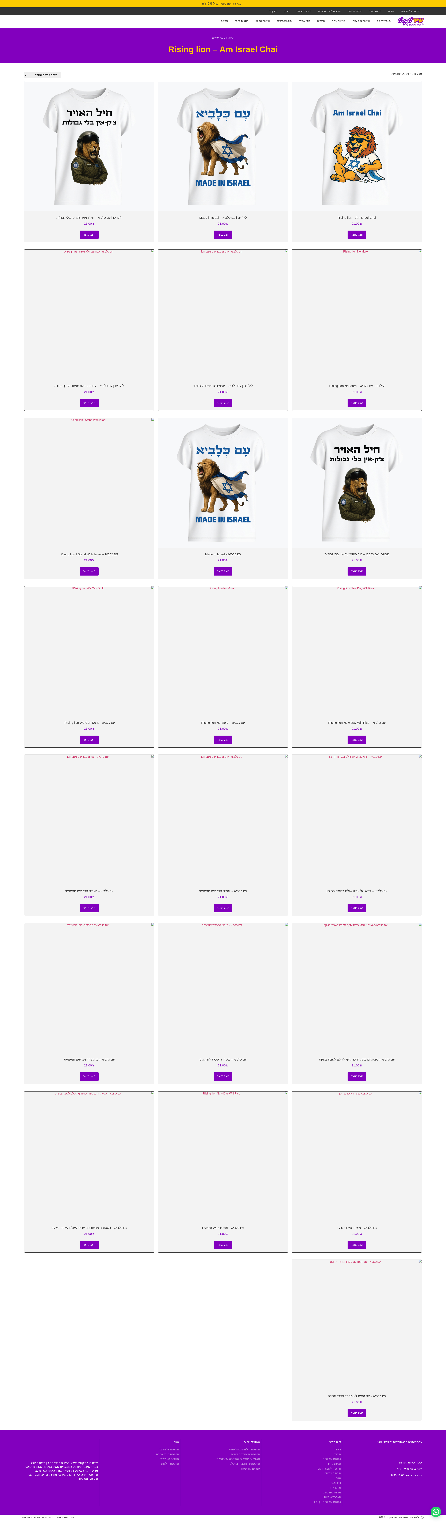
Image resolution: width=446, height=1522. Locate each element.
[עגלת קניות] (27, 19)
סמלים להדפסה (250, 1468)
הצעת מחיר (375, 11)
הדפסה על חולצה (169, 1449)
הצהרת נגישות (332, 1497)
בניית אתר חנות (66, 1517)
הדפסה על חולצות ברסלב (245, 1463)
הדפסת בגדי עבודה (167, 1454)
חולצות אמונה (262, 21)
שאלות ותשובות (332, 1459)
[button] (436, 1512)
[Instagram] (41, 10)
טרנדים (321, 21)
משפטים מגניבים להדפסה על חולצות (238, 1459)
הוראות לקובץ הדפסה (329, 11)
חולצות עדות (338, 21)
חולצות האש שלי (169, 1459)
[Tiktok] (49, 10)
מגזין (287, 11)
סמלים (224, 21)
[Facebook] (33, 10)
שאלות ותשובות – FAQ (327, 1502)
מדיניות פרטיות (332, 1492)
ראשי (338, 1449)
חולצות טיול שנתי (361, 21)
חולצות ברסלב (284, 21)
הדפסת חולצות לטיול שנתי (244, 1449)
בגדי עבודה (304, 21)
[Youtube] (25, 10)
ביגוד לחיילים (384, 21)
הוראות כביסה (304, 11)
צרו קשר (273, 11)
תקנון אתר (335, 1487)
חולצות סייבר (241, 21)
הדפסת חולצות (170, 1463)
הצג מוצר (357, 234)
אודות (391, 11)
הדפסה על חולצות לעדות (245, 1454)
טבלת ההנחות (355, 11)
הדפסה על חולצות (410, 11)
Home (230, 38)
